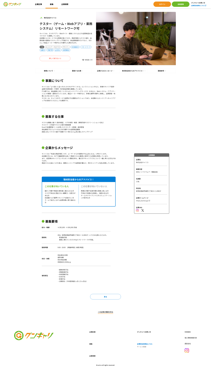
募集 (51, 4)
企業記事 (38, 4)
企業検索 (64, 4)
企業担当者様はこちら (197, 5)
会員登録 (181, 4)
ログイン (162, 4)
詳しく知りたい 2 (55, 58)
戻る (105, 297)
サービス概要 (141, 347)
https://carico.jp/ (142, 201)
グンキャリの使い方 (198, 3)
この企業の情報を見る (105, 312)
